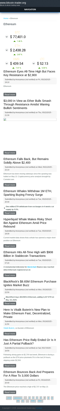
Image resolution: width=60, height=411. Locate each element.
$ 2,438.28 (18, 50)
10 (18, 401)
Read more (10, 94)
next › (33, 401)
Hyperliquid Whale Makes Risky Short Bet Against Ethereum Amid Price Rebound (27, 223)
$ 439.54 (16, 64)
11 (23, 401)
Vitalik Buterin (8, 328)
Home (5, 18)
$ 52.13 (42, 64)
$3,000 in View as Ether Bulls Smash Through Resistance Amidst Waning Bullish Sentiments (27, 104)
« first (9, 398)
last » (40, 401)
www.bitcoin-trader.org (13, 2)
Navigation (30, 9)
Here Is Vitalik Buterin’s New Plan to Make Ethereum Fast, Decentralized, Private (27, 313)
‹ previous (18, 398)
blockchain (31, 267)
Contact (39, 408)
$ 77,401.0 (18, 37)
